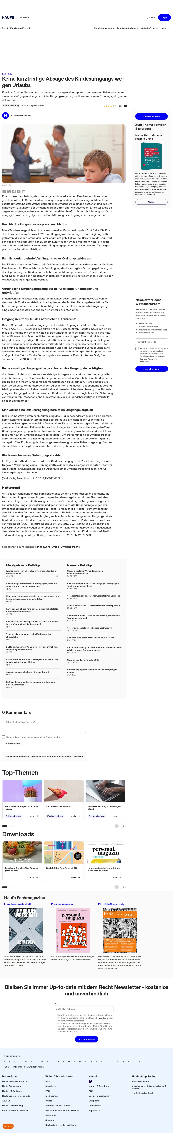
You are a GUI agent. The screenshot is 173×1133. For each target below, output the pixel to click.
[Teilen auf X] (9, 191)
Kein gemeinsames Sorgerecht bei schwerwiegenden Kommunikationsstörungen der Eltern (32, 597)
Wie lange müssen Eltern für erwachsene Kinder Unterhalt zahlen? (32, 572)
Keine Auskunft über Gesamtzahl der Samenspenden (93, 605)
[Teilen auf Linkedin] (23, 191)
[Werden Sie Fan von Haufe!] (90, 1081)
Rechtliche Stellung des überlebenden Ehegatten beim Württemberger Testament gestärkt (94, 648)
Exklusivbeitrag (13, 816)
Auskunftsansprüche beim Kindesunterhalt (27, 672)
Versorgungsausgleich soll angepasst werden (89, 627)
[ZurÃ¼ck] (116, 826)
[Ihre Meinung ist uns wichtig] (8, 1126)
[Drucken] (120, 106)
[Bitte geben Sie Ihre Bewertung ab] (113, 106)
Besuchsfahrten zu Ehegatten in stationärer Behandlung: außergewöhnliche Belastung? (32, 623)
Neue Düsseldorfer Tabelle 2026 (83, 660)
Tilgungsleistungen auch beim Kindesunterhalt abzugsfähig (29, 635)
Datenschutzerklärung (98, 1018)
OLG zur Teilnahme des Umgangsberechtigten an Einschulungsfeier (30, 683)
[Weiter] (123, 826)
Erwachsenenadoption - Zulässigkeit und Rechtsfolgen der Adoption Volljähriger (32, 660)
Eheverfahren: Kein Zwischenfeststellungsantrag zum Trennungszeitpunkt (93, 616)
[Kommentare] (125, 106)
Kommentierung (11, 105)
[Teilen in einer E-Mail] (4, 191)
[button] (164, 17)
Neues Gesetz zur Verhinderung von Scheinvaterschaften (85, 572)
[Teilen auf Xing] (19, 191)
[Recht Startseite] (9, 17)
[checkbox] (3, 737)
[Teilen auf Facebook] (14, 191)
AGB (93, 1015)
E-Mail (56, 1003)
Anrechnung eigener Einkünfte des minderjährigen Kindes (92, 671)
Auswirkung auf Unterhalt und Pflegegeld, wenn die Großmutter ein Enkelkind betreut (31, 585)
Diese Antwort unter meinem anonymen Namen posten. (33, 737)
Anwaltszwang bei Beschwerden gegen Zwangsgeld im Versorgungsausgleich (93, 584)
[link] (5, 28)
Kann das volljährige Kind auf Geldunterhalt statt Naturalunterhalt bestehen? (32, 610)
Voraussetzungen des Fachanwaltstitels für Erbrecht (93, 595)
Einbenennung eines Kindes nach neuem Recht (90, 637)
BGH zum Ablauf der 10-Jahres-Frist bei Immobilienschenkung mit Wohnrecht (32, 648)
